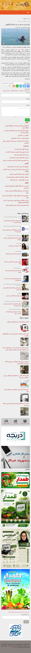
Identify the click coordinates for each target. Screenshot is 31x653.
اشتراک (26, 622)
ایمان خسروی (6, 91)
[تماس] (12, 4)
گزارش (27, 163)
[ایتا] (3, 4)
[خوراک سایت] (9, 4)
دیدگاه (28, 105)
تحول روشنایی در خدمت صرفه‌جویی (20, 138)
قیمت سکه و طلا (25, 423)
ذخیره (27, 120)
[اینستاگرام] (6, 4)
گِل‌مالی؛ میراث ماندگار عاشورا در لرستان (19, 174)
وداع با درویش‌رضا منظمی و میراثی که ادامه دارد (17, 152)
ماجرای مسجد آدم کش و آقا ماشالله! (13, 254)
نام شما (28, 92)
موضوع (28, 99)
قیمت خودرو (6, 423)
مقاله (27, 122)
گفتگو (27, 183)
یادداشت (26, 146)
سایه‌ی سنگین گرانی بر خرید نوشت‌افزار (19, 180)
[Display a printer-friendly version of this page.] (9, 85)
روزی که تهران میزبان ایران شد (21, 149)
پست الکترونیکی (25, 614)
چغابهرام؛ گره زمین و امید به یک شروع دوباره (18, 167)
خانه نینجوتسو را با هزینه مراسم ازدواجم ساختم (17, 205)
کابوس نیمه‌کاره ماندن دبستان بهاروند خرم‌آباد (18, 322)
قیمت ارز (16, 423)
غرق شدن (21, 91)
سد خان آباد (27, 91)
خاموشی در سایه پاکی (23, 135)
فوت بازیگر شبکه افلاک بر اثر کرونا (14, 296)
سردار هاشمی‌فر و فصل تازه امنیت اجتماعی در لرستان (16, 160)
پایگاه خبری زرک (19, 50)
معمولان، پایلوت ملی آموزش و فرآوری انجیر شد (17, 177)
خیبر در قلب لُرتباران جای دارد (21, 155)
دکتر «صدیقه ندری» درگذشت (14, 246)
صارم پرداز (14, 647)
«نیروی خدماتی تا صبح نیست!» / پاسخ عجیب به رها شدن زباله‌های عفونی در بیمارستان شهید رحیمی (16, 349)
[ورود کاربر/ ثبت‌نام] (2, 8)
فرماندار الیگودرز (14, 91)
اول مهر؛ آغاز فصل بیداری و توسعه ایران (19, 158)
